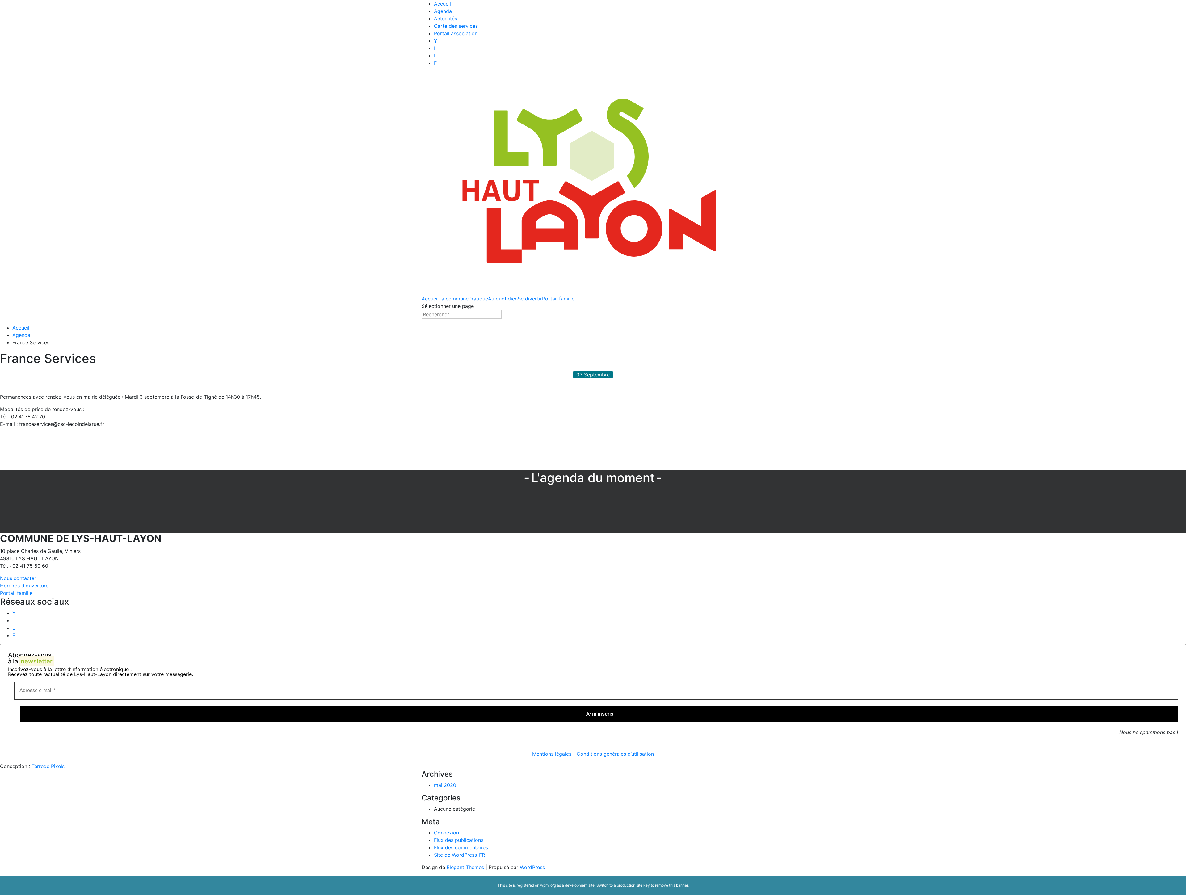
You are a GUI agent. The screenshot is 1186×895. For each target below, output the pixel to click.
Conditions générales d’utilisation (615, 754)
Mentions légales (551, 754)
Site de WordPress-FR (459, 855)
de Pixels (48, 766)
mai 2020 (445, 785)
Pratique (478, 299)
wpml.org (548, 885)
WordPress (532, 867)
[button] (116, 445)
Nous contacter (18, 578)
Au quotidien (503, 299)
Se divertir (530, 299)
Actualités (445, 18)
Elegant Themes (465, 867)
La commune (454, 299)
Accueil (442, 4)
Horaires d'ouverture (24, 585)
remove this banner (671, 885)
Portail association (455, 33)
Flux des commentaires (461, 847)
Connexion (446, 833)
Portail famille (558, 299)
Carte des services (456, 26)
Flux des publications (458, 840)
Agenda (443, 11)
